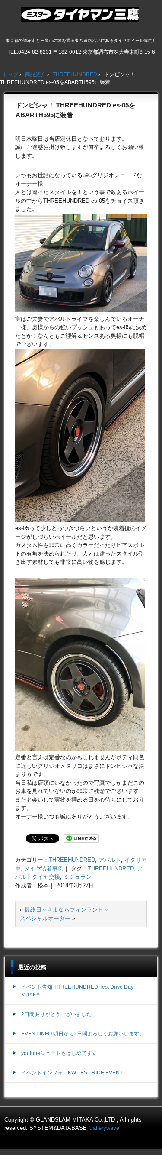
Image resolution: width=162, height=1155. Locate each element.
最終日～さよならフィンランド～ (67, 909)
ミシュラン (78, 877)
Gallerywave (104, 1128)
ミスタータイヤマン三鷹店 (81, 18)
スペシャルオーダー (45, 918)
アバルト (109, 860)
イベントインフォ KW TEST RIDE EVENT (72, 1073)
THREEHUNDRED (72, 860)
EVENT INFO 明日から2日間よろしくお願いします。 (82, 1034)
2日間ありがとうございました (56, 1014)
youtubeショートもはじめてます (59, 1053)
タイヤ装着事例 (44, 868)
